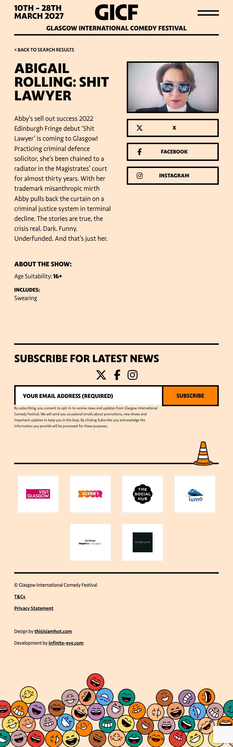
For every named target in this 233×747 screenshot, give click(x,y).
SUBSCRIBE (190, 395)
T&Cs (19, 597)
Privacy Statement (33, 608)
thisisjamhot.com (53, 631)
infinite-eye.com (66, 643)
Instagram (174, 175)
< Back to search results (44, 50)
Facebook (174, 151)
